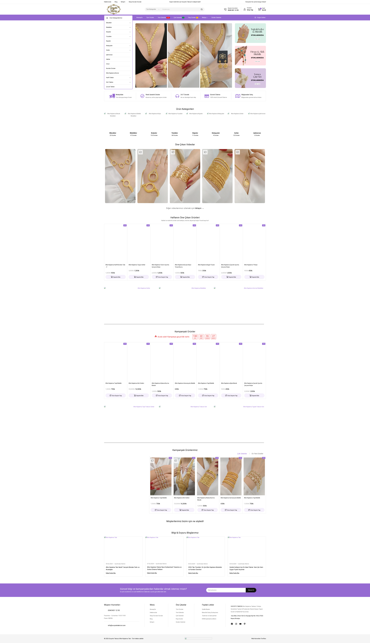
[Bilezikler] (113, 121)
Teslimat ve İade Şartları (209, 615)
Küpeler (108, 41)
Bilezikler (112, 133)
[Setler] (236, 121)
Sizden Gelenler (216, 17)
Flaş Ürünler (192, 17)
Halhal (108, 59)
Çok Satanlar (178, 17)
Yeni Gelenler (163, 17)
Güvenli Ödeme (215, 95)
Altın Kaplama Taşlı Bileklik (114, 383)
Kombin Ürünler (111, 68)
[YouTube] (240, 624)
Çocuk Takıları (110, 86)
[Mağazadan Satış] (238, 96)
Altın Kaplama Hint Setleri (136, 383)
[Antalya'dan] (112, 96)
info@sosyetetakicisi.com (116, 625)
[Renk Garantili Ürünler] (142, 96)
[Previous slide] (104, 122)
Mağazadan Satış (247, 95)
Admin (123, 564)
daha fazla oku (111, 573)
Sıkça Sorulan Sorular (156, 615)
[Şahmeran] (257, 121)
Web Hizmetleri (258, 638)
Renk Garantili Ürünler (153, 95)
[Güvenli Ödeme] (207, 96)
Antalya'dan (119, 95)
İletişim (123, 2)
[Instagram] (236, 624)
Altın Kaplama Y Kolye (250, 265)
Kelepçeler (216, 133)
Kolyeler (154, 133)
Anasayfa (139, 17)
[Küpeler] (195, 121)
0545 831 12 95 (114, 610)
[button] (116, 277)
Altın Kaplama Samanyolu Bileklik (185, 383)
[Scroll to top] (365, 638)
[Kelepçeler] (216, 121)
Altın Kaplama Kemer (112, 73)
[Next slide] (265, 122)
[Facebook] (232, 624)
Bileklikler (133, 133)
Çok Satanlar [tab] (242, 454)
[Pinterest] (244, 624)
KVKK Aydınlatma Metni (209, 619)
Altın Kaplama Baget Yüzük (206, 265)
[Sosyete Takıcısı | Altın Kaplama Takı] (113, 9)
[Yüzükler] (175, 121)
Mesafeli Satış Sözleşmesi (210, 612)
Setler (236, 133)
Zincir (108, 64)
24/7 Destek (185, 95)
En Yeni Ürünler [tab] (257, 454)
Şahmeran (109, 55)
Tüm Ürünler (150, 17)
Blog (116, 2)
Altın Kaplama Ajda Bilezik (229, 383)
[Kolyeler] (154, 121)
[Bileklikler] (133, 121)
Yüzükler (175, 133)
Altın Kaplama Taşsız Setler (137, 265)
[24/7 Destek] (177, 96)
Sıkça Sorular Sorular (135, 2)
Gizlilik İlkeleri (206, 609)
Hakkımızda (107, 2)
